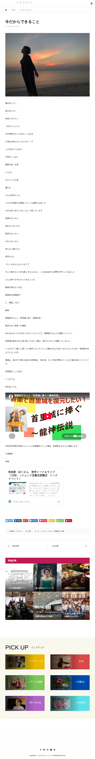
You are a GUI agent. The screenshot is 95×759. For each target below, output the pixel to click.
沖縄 (62, 531)
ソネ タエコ (18, 531)
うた (38, 531)
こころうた (43, 531)
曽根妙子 (57, 531)
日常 (17, 26)
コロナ (50, 531)
